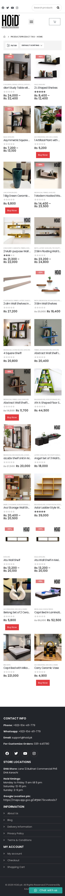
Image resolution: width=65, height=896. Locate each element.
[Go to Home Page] (4, 37)
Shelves (41, 84)
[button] (31, 22)
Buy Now (43, 155)
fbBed (45, 192)
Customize (8, 300)
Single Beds (48, 609)
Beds (36, 609)
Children (7, 84)
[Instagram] (17, 8)
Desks (14, 84)
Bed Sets (6, 665)
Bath (36, 248)
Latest (41, 248)
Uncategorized (10, 192)
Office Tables (29, 84)
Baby (5, 504)
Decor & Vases (52, 137)
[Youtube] (12, 8)
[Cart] (54, 21)
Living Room (17, 350)
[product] (48, 119)
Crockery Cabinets (11, 248)
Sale (36, 84)
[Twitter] (7, 8)
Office (20, 84)
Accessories (39, 137)
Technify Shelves (54, 455)
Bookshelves (39, 399)
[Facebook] (3, 8)
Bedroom (38, 192)
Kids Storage (51, 399)
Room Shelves (54, 300)
